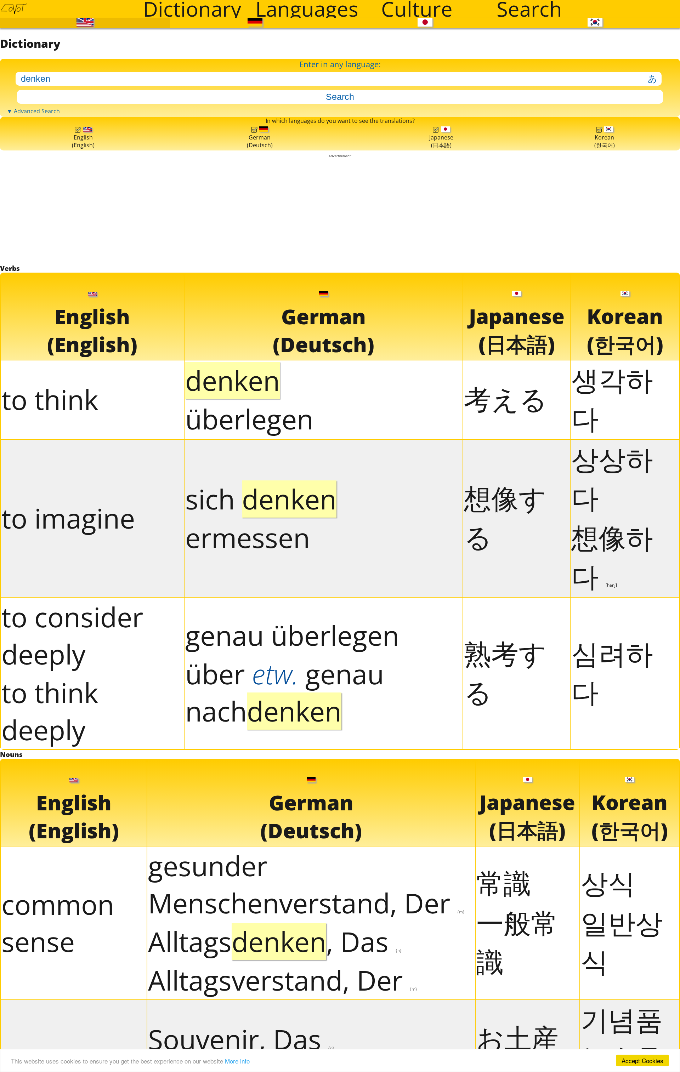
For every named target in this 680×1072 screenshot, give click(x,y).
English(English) (82, 390)
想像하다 (612, 859)
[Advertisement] (340, 484)
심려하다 (612, 975)
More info (237, 1060)
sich (260, 801)
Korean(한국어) (603, 389)
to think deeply (49, 1014)
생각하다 (612, 702)
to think (49, 702)
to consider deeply (72, 938)
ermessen (247, 840)
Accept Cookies (642, 1060)
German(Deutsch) (257, 390)
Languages (306, 9)
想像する (505, 820)
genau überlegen (292, 938)
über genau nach (284, 995)
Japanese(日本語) (439, 389)
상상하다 (612, 781)
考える (505, 701)
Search (529, 9)
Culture (417, 9)
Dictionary (192, 9)
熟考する (505, 975)
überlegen (249, 721)
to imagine (68, 821)
